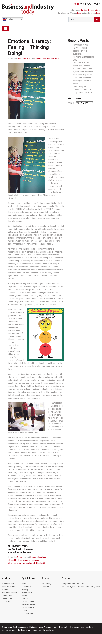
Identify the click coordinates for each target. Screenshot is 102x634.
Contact (25, 610)
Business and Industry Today (46, 59)
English (9, 19)
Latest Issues (28, 601)
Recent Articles (28, 604)
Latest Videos (28, 607)
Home (24, 583)
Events (25, 598)
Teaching (42, 557)
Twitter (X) (85, 10)
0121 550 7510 (78, 583)
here (79, 13)
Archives (71, 103)
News (19, 557)
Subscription (27, 613)
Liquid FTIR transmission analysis (24, 560)
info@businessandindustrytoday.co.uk (83, 586)
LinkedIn (94, 10)
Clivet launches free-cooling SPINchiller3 (26, 563)
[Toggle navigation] (5, 28)
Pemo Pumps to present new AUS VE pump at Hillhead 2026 (82, 89)
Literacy (33, 557)
